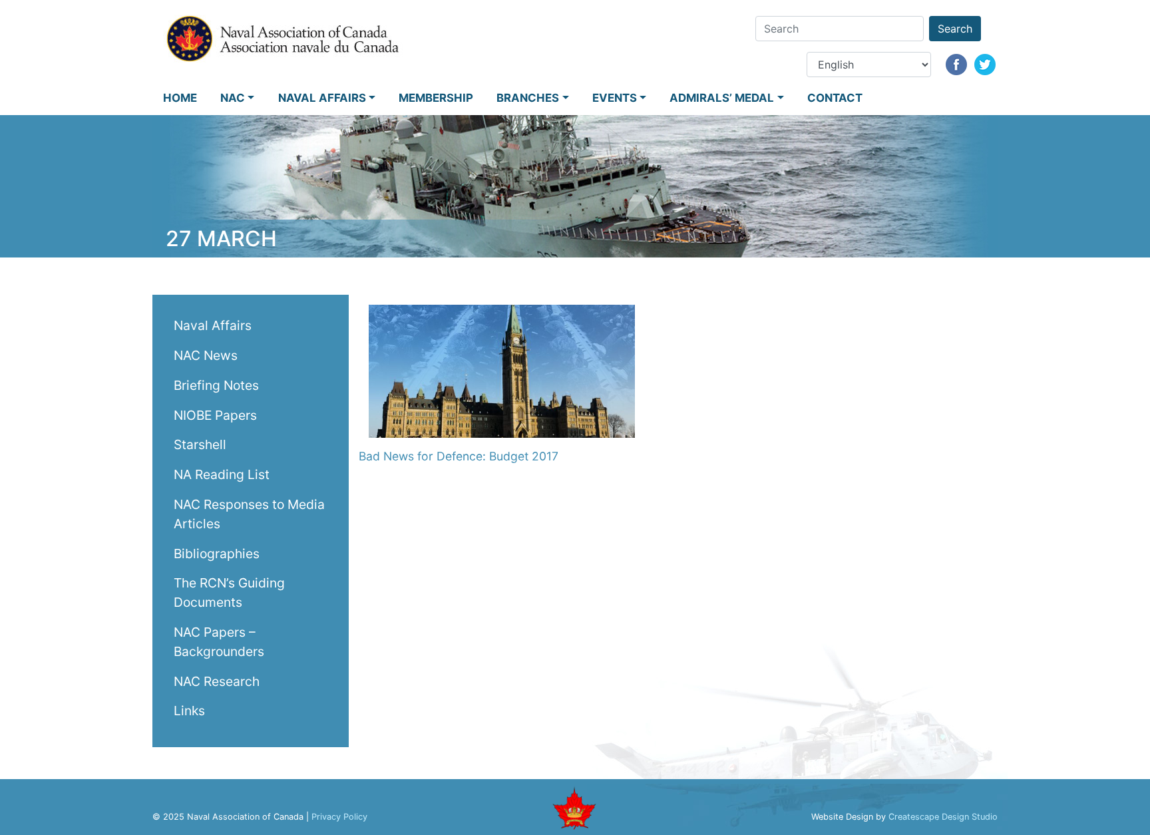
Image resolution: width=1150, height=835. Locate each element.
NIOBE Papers (215, 414)
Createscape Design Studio (943, 817)
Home (180, 97)
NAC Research (217, 681)
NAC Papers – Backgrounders (219, 641)
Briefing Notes (216, 385)
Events (614, 97)
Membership (436, 97)
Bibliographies (217, 553)
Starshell (200, 444)
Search (955, 28)
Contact (834, 97)
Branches (527, 97)
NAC (232, 97)
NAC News (206, 355)
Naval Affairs (322, 97)
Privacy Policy (339, 817)
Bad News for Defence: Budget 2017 (458, 456)
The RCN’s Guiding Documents (229, 592)
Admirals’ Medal (722, 97)
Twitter (985, 64)
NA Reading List (222, 474)
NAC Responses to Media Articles (249, 513)
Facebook (956, 64)
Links (189, 711)
